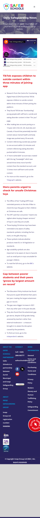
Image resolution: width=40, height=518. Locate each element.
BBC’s (32, 263)
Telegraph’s (11, 180)
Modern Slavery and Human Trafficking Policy (32, 395)
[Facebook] (17, 369)
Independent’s (12, 336)
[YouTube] (17, 374)
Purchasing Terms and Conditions (32, 370)
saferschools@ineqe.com (24, 360)
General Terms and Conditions (32, 358)
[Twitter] (22, 369)
